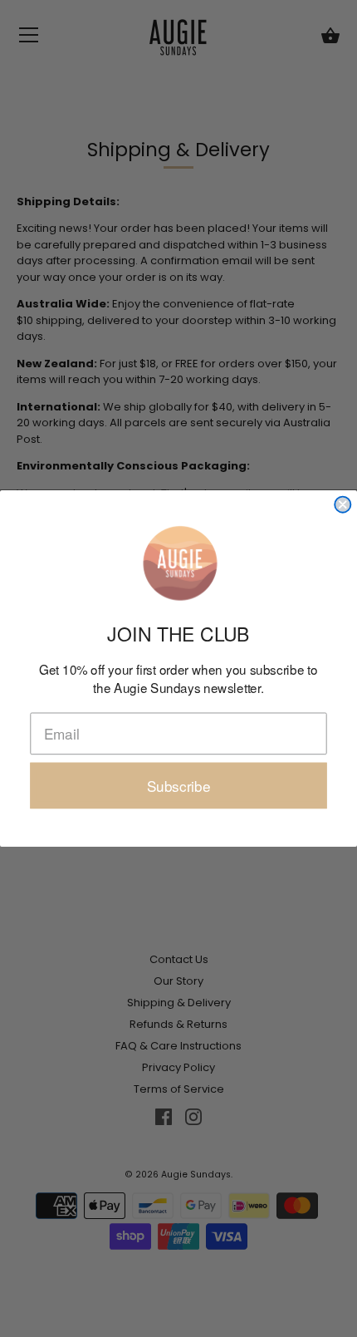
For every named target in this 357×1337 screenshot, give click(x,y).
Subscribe (178, 785)
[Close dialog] (342, 505)
